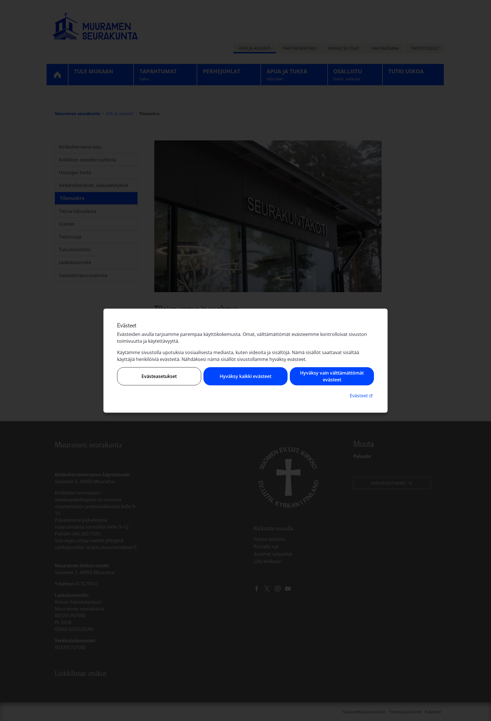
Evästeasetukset (159, 376)
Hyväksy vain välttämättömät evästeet (332, 376)
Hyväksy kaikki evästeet (245, 376)
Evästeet (362, 395)
